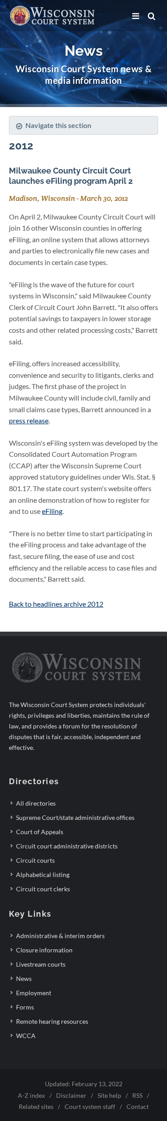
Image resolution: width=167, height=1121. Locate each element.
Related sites (36, 1106)
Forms (25, 1007)
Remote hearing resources (52, 1021)
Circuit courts (35, 860)
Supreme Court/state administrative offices (75, 817)
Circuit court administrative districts (67, 846)
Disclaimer (71, 1095)
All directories (36, 803)
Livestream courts (40, 964)
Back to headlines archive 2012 (56, 604)
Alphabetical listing (42, 874)
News (24, 978)
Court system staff (90, 1106)
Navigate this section (58, 125)
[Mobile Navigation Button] (135, 16)
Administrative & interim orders (60, 935)
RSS (137, 1095)
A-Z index (31, 1095)
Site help (109, 1095)
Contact (137, 1106)
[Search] (151, 16)
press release (29, 420)
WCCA (26, 1035)
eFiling (52, 511)
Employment (33, 993)
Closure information (44, 950)
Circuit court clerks (43, 889)
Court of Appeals (39, 832)
